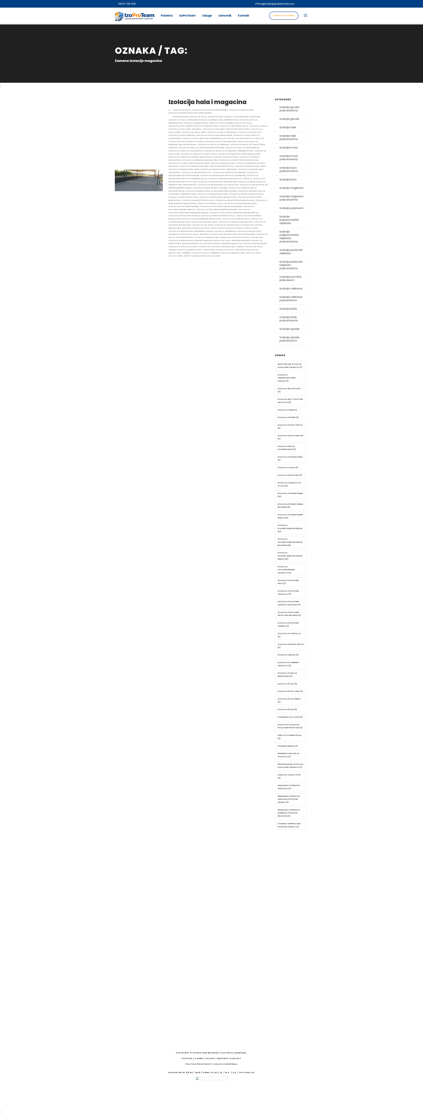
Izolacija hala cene (194, 132)
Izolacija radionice (290, 288)
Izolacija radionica (203, 965)
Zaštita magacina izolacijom (202, 256)
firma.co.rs (210, 1072)
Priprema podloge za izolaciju (288, 755)
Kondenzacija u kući (290, 717)
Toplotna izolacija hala (218, 249)
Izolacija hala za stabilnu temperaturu (228, 150)
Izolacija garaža (202, 957)
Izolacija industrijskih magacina (239, 154)
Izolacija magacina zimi (213, 194)
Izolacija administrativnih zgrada (286, 377)
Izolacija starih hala (236, 218)
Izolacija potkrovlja (289, 635)
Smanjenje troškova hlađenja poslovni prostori (289, 813)
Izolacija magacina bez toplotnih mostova (206, 166)
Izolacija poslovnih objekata (291, 251)
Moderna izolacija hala (209, 231)
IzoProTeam (187, 15)
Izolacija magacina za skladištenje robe (211, 191)
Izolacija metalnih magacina (218, 197)
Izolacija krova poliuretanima (288, 157)
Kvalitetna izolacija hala (227, 228)
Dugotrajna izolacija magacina (228, 116)
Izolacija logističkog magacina (189, 163)
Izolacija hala (258, 126)
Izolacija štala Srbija (289, 700)
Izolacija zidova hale (227, 225)
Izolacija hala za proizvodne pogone (201, 147)
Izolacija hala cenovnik (222, 132)
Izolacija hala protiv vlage (186, 141)
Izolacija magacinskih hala (246, 194)
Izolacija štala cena (290, 691)
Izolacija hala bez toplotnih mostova (226, 129)
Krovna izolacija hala (196, 228)
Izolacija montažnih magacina (234, 200)
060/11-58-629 (127, 3)
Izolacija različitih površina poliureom (209, 1009)
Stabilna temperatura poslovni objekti (289, 825)
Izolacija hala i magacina (208, 102)
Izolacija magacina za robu (210, 187)
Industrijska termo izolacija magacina (193, 126)
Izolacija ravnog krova (291, 646)
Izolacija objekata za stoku (289, 484)
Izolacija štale (287, 709)
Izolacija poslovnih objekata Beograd (289, 603)
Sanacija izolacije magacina (217, 246)
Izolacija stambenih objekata (288, 664)
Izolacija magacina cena (250, 166)
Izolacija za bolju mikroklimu (287, 674)
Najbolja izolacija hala (184, 234)
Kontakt (243, 15)
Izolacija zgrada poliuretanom (289, 339)
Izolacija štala (288, 309)
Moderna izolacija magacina (243, 231)
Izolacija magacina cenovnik (218, 169)
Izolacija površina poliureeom (290, 278)
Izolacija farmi (287, 410)
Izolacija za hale (202, 225)
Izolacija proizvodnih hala (218, 215)
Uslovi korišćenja (226, 1064)
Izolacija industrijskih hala (199, 154)
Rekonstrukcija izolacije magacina (244, 243)
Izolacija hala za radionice (242, 147)
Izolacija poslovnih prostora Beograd (289, 614)
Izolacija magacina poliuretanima (190, 113)
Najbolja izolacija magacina (218, 234)
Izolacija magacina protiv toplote (230, 178)
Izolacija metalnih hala (183, 197)
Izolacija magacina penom (229, 172)
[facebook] (301, 3)
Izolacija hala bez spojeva (185, 129)
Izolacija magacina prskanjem (217, 181)
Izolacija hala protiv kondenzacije (203, 138)
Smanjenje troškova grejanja (289, 787)
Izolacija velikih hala (204, 222)
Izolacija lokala (288, 467)
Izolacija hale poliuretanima (210, 110)
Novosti (197, 914)
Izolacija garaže (289, 119)
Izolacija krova (288, 147)
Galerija (197, 897)
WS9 (197, 1072)
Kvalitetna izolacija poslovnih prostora (290, 726)
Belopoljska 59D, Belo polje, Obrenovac (277, 873)
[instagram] (307, 3)
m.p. (227, 1072)
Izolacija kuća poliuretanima (288, 169)
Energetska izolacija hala (241, 119)
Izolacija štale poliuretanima (288, 318)
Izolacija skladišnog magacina (201, 218)
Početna (167, 15)
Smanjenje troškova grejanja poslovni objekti (289, 799)
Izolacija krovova (203, 940)
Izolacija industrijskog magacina (190, 157)
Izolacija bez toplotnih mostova (290, 401)
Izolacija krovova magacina (200, 160)
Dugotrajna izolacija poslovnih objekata (290, 366)
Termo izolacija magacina (185, 249)
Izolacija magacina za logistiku (218, 184)
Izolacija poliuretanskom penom (216, 209)
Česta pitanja (201, 905)
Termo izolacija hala (249, 246)
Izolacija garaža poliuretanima (289, 108)
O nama (197, 880)
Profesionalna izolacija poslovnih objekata (290, 766)
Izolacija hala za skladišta (185, 150)
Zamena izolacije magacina (227, 253)
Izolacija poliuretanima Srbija (290, 516)
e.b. (235, 1072)
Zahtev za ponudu (284, 15)
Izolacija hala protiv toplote (245, 138)
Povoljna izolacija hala (235, 237)
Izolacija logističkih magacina (239, 160)
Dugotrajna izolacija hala (190, 116)
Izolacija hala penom (182, 135)
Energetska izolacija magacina (188, 123)
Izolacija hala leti (250, 132)
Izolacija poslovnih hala (184, 215)
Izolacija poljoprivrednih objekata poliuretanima (289, 236)
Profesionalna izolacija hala (212, 240)
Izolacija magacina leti (197, 172)
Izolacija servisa (288, 654)
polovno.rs (247, 1072)
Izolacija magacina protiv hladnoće (223, 175)
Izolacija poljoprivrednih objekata (289, 220)
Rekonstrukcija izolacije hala (201, 243)
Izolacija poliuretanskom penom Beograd (290, 542)
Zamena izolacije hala (195, 253)
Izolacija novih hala (210, 203)
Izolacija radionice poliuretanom (290, 298)
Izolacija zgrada (289, 329)
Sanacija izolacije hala (183, 246)
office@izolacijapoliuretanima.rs (274, 3)
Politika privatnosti (199, 1064)
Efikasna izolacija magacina (205, 119)
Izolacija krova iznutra (290, 437)
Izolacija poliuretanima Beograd (221, 206)
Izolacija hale (182, 110)
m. (221, 1072)
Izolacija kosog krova (290, 426)
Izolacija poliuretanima (184, 206)
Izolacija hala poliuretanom (214, 135)
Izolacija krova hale (226, 157)
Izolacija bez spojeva (289, 390)
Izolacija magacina (241, 110)
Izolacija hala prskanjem (220, 141)
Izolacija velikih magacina (236, 222)
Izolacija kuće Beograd (290, 458)
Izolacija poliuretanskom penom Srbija (234, 212)
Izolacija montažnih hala (198, 200)
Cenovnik (224, 15)
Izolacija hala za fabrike (213, 144)
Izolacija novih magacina (240, 203)
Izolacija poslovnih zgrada (288, 624)
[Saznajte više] (125, 912)
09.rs (189, 1072)
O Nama (199, 1058)
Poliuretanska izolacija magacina (197, 237)
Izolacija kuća (201, 932)
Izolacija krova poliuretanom (287, 448)
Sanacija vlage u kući (289, 776)
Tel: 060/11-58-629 (265, 880)
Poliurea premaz (288, 746)
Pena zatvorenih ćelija (290, 737)
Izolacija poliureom (291, 208)
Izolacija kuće (288, 179)
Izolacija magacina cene (184, 169)
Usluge (207, 15)
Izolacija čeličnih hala (233, 126)
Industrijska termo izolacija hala (230, 123)
